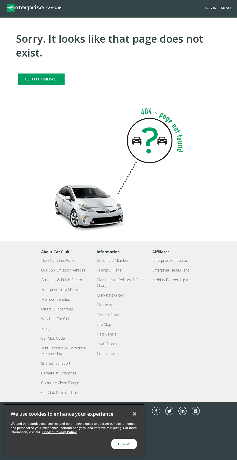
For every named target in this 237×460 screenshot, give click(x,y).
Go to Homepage (41, 79)
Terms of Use (108, 314)
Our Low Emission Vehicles (63, 270)
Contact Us (106, 353)
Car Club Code (53, 338)
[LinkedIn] (182, 411)
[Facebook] (156, 411)
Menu (226, 7)
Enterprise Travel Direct (60, 289)
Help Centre (106, 334)
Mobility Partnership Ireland (175, 279)
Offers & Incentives (57, 309)
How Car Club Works (58, 260)
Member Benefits (55, 299)
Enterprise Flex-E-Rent (170, 270)
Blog (45, 328)
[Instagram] (196, 411)
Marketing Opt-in (110, 295)
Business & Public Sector (61, 279)
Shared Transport (55, 363)
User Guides (107, 343)
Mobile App (106, 304)
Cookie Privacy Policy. (59, 432)
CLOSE (124, 444)
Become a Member (113, 260)
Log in (210, 7)
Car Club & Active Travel (60, 392)
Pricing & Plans (109, 270)
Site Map (104, 324)
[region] (74, 430)
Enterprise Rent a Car (169, 260)
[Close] (134, 414)
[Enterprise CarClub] (34, 7)
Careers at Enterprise (58, 373)
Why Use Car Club (55, 318)
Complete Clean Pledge (60, 382)
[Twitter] (169, 411)
